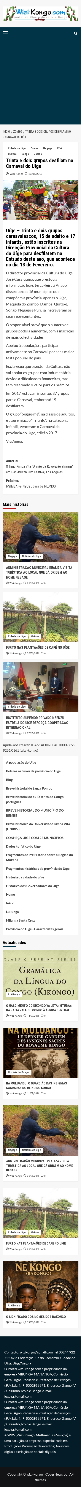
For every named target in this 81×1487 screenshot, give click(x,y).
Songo (25, 154)
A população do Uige (21, 762)
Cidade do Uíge (17, 148)
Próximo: (31, 483)
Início (10, 903)
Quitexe (12, 154)
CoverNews (54, 1474)
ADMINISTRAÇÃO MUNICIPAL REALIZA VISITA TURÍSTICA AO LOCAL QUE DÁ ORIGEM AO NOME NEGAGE (39, 572)
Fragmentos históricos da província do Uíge (38, 868)
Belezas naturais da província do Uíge (33, 771)
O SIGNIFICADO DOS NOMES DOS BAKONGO (36, 1317)
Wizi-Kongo (16, 173)
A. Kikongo (14, 994)
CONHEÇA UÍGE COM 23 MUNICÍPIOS (35, 838)
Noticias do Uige (31, 556)
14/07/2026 (33, 1015)
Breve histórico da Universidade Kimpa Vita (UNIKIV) (38, 826)
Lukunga (12, 912)
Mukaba (35, 636)
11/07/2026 (33, 1093)
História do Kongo (18, 1072)
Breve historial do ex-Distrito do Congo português (35, 799)
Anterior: (39, 466)
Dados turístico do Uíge (23, 846)
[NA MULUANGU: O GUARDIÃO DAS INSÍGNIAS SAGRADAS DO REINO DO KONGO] (40, 1053)
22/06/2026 (33, 733)
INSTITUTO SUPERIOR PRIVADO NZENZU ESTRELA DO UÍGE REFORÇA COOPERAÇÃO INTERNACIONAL (37, 723)
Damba (34, 148)
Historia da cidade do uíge (25, 877)
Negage (47, 148)
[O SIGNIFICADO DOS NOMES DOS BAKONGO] (40, 1286)
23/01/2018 (35, 173)
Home (10, 894)
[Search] (75, 33)
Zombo (38, 154)
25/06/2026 (33, 1322)
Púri (59, 148)
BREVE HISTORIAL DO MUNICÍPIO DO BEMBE (35, 812)
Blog (9, 780)
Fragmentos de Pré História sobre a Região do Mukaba (39, 857)
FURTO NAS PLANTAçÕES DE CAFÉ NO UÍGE (38, 647)
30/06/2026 (33, 583)
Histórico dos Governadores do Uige (32, 886)
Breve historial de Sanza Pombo (29, 788)
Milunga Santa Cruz (20, 920)
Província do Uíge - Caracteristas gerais (34, 929)
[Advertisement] (40, 81)
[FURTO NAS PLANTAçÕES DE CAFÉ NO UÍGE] (40, 617)
